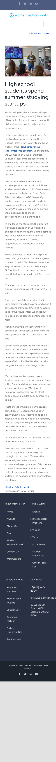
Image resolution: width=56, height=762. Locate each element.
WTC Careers (14, 558)
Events (36, 511)
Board (10, 533)
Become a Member (12, 589)
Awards (11, 518)
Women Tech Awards (14, 600)
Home (10, 511)
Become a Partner (12, 619)
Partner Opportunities (14, 630)
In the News (38, 544)
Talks (35, 537)
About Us (12, 526)
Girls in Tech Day (39, 564)
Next (46, 33)
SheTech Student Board (15, 542)
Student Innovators (38, 553)
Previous (36, 33)
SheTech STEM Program (40, 520)
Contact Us (13, 551)
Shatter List (13, 609)
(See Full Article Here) (17, 487)
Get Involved (14, 639)
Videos (36, 530)
